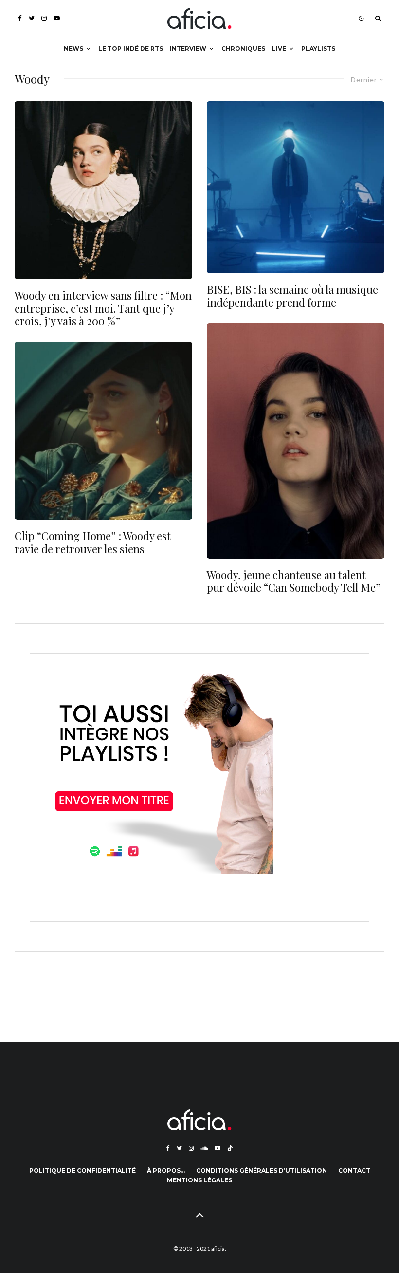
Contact (354, 1170)
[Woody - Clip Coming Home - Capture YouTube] (103, 431)
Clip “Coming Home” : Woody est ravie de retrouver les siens (93, 542)
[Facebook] (20, 18)
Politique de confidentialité (82, 1170)
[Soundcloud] (204, 1148)
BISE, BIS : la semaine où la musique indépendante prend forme (292, 296)
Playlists (318, 48)
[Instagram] (44, 18)
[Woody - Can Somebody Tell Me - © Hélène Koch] (295, 441)
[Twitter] (31, 18)
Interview (188, 48)
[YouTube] (56, 18)
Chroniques (243, 48)
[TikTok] (230, 1148)
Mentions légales (199, 1180)
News (73, 48)
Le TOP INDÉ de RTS (130, 48)
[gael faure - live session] (295, 187)
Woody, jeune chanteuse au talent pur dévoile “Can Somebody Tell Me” (294, 581)
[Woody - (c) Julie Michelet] (103, 190)
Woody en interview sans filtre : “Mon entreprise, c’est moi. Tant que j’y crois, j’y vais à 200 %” (103, 308)
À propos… (166, 1170)
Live (279, 48)
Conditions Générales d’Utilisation (261, 1170)
